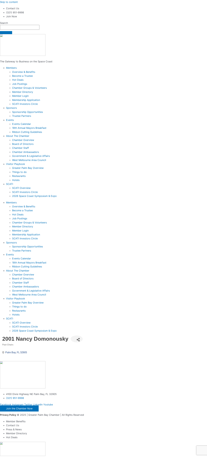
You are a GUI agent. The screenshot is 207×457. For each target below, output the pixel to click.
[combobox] (19, 27)
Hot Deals (17, 79)
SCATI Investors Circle (25, 103)
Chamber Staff (20, 147)
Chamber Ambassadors (25, 151)
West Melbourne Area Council (29, 160)
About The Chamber (17, 135)
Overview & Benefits (23, 71)
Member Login (20, 95)
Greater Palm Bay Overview (28, 167)
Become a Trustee (22, 75)
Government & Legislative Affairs (31, 155)
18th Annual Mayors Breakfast (29, 127)
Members (11, 67)
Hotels (16, 180)
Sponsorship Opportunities (27, 111)
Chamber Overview (23, 140)
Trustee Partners (21, 115)
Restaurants (19, 175)
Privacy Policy (8, 414)
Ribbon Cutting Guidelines (27, 131)
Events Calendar (21, 123)
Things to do (19, 172)
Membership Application (26, 99)
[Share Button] (77, 339)
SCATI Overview (21, 187)
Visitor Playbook (15, 163)
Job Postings (19, 83)
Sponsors (11, 107)
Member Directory (22, 91)
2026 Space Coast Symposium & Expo (34, 195)
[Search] (6, 32)
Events (10, 119)
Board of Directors (22, 143)
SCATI (9, 183)
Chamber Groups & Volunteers (29, 87)
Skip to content (9, 1)
